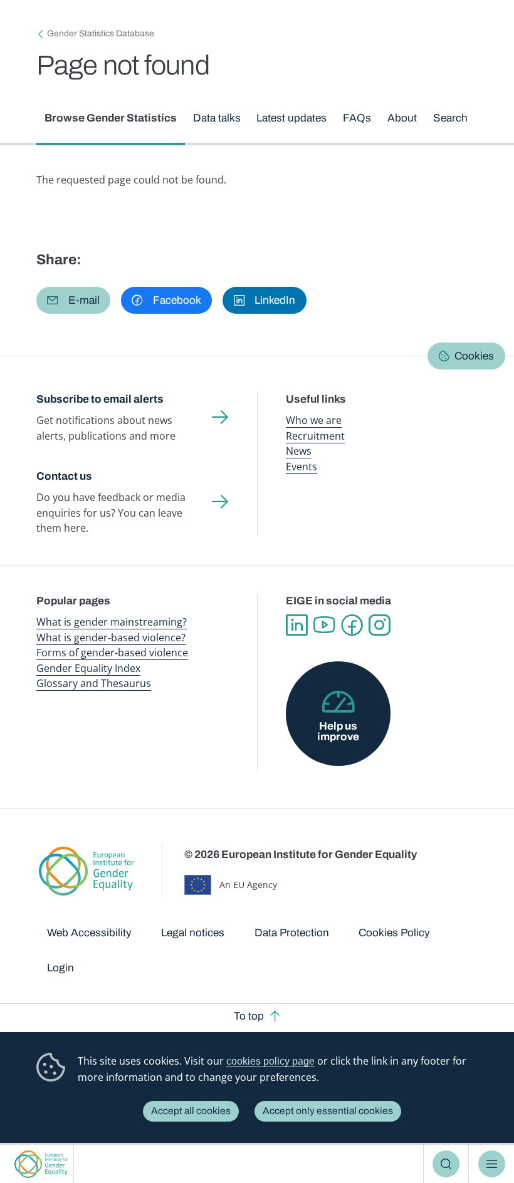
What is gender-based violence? (111, 637)
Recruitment (315, 436)
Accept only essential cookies (328, 1110)
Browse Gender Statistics (111, 118)
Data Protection (291, 933)
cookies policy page (270, 1061)
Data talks (217, 118)
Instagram (379, 625)
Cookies (474, 356)
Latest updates (291, 118)
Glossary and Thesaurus (93, 683)
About (402, 118)
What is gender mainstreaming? (111, 622)
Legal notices (192, 933)
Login (60, 968)
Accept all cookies (191, 1110)
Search (446, 1163)
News (299, 451)
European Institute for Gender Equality (41, 1164)
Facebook (351, 625)
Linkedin (296, 625)
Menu (491, 1163)
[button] (73, 300)
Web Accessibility (89, 933)
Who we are (314, 420)
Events (301, 466)
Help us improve (338, 731)
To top (249, 1016)
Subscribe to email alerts (100, 399)
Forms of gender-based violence (112, 652)
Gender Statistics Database (100, 33)
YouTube (324, 625)
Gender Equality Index (88, 668)
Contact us (64, 476)
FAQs (357, 118)
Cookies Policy (394, 933)
